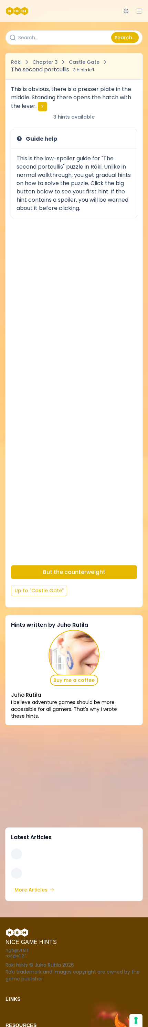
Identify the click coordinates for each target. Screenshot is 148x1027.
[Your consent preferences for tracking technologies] (135, 1020)
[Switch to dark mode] (125, 11)
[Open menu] (139, 11)
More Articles (30, 889)
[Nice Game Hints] (18, 11)
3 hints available (74, 116)
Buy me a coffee (74, 680)
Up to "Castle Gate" (39, 590)
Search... (125, 37)
